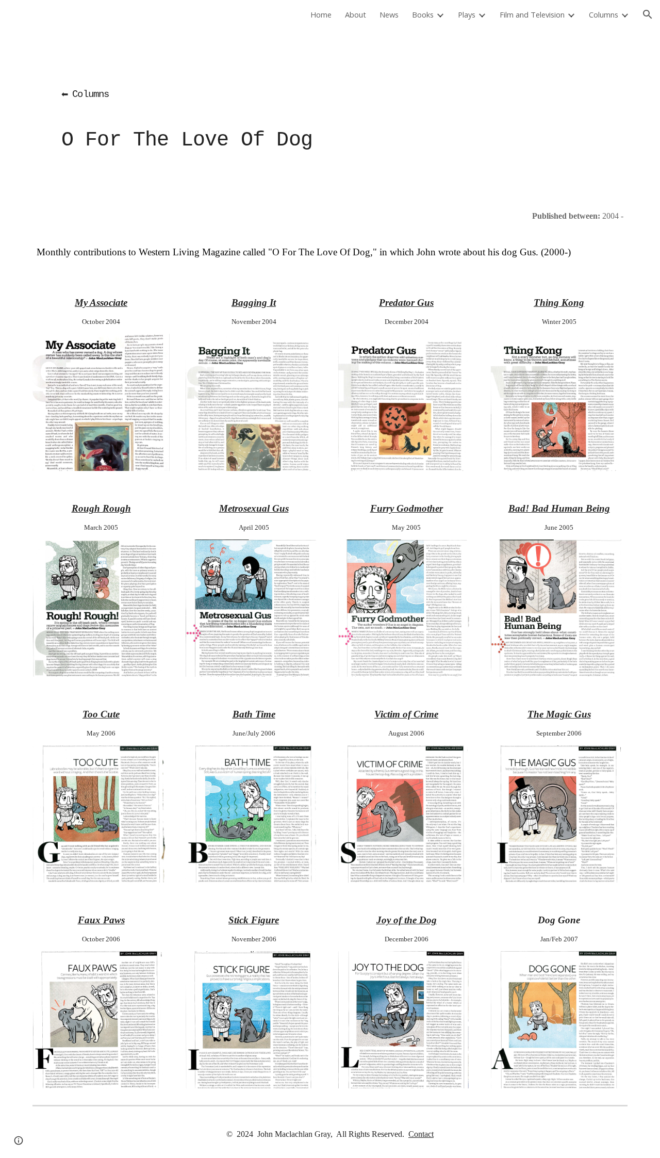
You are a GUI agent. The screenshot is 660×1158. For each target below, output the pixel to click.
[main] (279, 111)
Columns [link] (603, 14)
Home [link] (321, 14)
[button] (647, 14)
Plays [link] (466, 14)
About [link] (355, 14)
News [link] (389, 14)
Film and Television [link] (532, 14)
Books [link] (423, 14)
